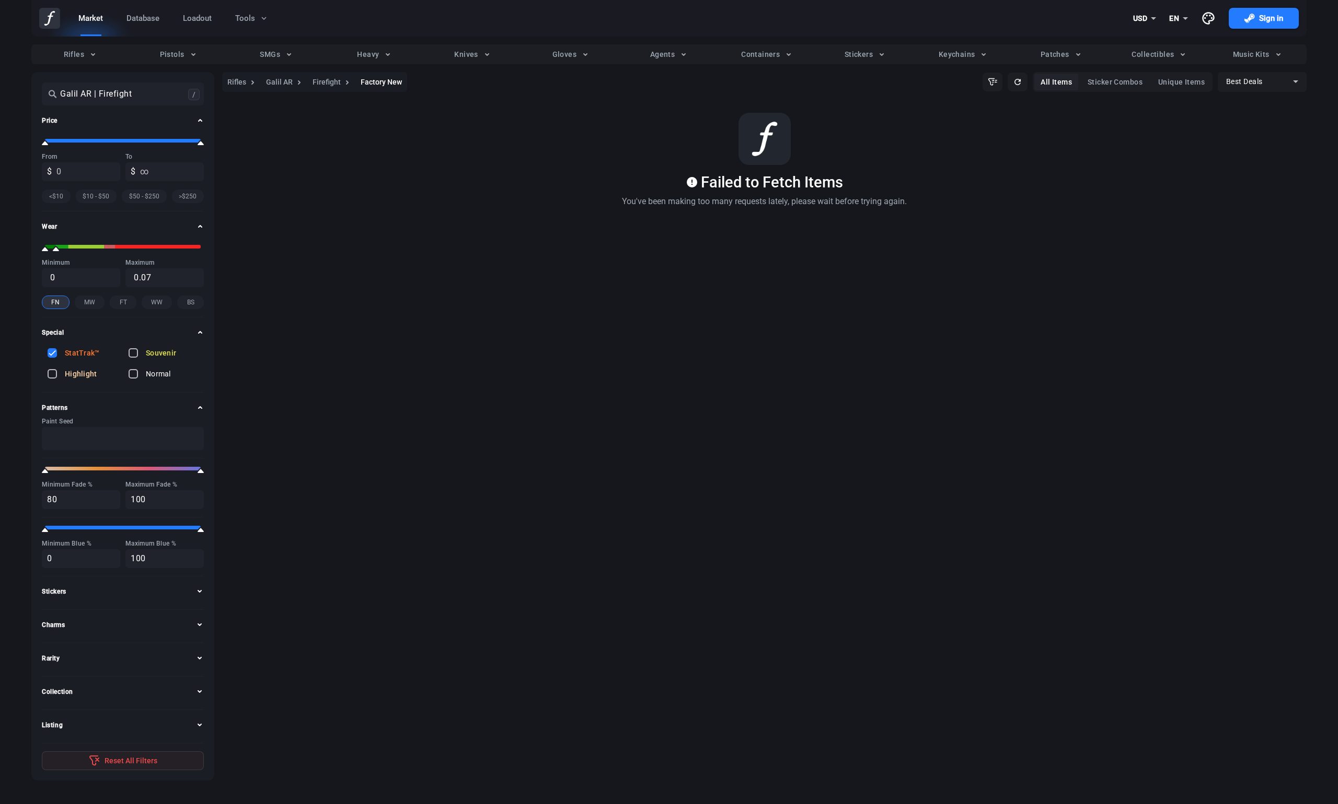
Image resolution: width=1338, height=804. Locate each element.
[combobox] (1145, 18)
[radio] (80, 54)
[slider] (45, 143)
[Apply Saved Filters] (992, 82)
